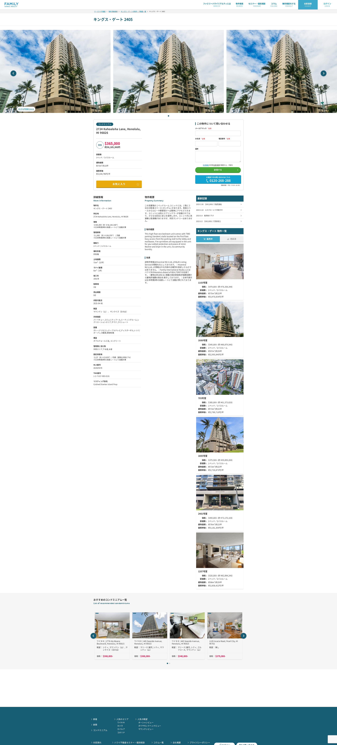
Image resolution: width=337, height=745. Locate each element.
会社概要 (177, 743)
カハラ (120, 726)
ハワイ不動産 (100, 11)
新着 (95, 719)
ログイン (327, 5)
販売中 (210, 239)
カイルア (121, 729)
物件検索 (239, 5)
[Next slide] (323, 73)
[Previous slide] (13, 73)
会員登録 (308, 5)
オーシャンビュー (145, 722)
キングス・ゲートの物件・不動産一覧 (133, 11)
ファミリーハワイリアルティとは (217, 5)
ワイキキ (121, 722)
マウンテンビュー (145, 729)
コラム (274, 5)
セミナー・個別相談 (256, 5)
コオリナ (121, 732)
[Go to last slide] (93, 636)
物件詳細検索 (113, 11)
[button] (168, 71)
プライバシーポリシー (200, 743)
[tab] (168, 116)
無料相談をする (289, 5)
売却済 (233, 239)
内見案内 (97, 743)
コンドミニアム (104, 124)
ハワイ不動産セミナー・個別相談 (129, 743)
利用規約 (206, 165)
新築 (95, 725)
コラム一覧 (159, 743)
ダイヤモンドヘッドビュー (149, 726)
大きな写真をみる (26, 109)
